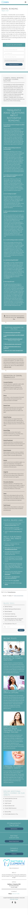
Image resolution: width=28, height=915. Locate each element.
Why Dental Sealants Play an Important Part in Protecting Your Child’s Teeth (14, 619)
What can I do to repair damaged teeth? (14, 350)
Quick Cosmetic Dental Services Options (13, 692)
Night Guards (8, 803)
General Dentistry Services (11, 798)
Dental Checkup (8, 606)
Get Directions (14, 828)
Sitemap (16, 899)
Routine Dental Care (9, 805)
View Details (16, 580)
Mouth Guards (8, 801)
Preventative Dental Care (11, 616)
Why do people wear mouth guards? (13, 344)
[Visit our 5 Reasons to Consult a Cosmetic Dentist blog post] (14, 764)
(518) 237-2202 (5, 35)
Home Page (17, 529)
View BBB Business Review (11, 549)
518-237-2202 (9, 276)
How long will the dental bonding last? (13, 339)
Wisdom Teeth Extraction (10, 808)
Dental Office (8, 811)
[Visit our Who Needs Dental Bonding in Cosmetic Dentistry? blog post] (14, 654)
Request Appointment (14, 841)
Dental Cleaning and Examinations (13, 609)
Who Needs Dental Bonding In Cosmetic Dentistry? (13, 658)
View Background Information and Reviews (12, 577)
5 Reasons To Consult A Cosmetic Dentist (13, 767)
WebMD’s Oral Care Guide (15, 531)
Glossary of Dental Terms (10, 525)
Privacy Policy (12, 899)
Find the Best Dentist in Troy (11, 814)
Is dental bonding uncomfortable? (12, 332)
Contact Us (14, 853)
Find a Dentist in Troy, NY (11, 623)
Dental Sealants (8, 611)
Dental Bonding (11, 592)
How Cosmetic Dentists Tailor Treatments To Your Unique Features (12, 729)
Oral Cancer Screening (10, 614)
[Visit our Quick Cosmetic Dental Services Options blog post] (14, 689)
